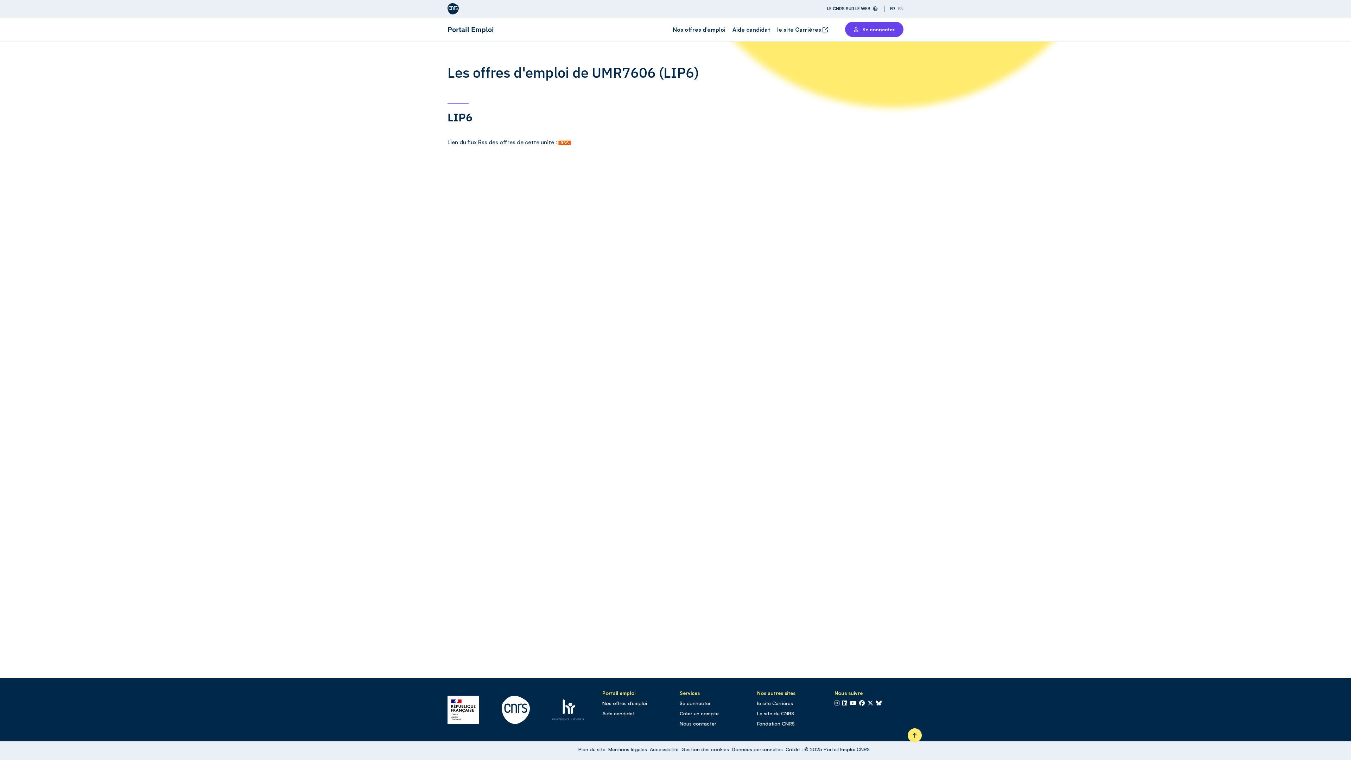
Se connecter (695, 703)
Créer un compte (699, 713)
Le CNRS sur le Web (848, 8)
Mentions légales (627, 749)
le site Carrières (800, 29)
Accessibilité (664, 749)
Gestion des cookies (705, 749)
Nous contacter (698, 724)
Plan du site (591, 749)
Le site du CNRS (775, 713)
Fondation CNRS (776, 724)
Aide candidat (751, 29)
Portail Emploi (471, 29)
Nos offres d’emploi (699, 29)
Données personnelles (757, 749)
